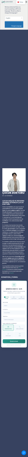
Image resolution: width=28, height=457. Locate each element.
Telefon (5, 316)
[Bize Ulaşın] (23, 452)
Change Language (14, 26)
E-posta (5, 309)
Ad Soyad (5, 302)
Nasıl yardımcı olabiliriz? (10, 323)
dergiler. (12, 273)
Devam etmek (14, 341)
